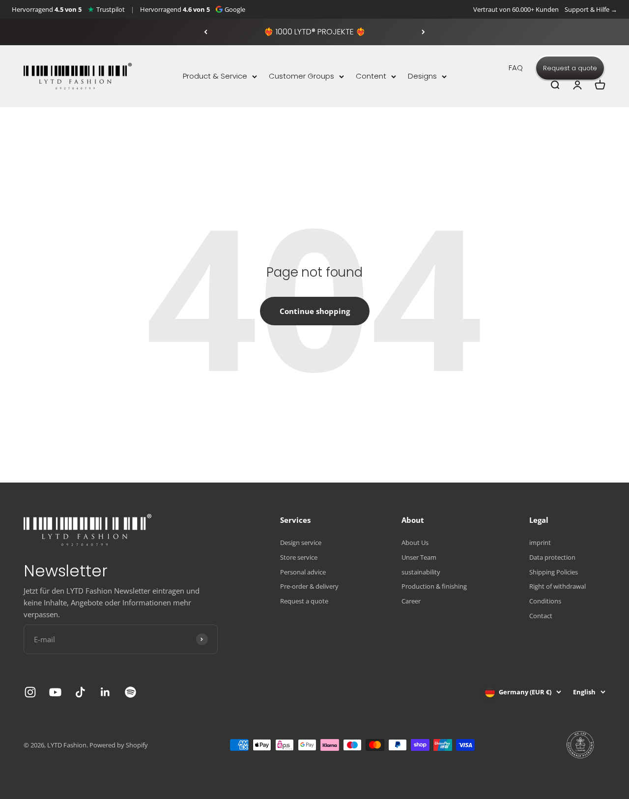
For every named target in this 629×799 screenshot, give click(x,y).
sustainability (420, 572)
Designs (422, 76)
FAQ (516, 67)
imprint (540, 542)
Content (371, 76)
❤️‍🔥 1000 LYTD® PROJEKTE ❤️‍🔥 (315, 31)
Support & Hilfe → (591, 9)
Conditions (545, 601)
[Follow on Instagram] (30, 692)
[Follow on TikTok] (80, 692)
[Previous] (205, 32)
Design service (300, 542)
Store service (298, 557)
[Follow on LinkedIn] (105, 692)
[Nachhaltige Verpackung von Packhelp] (580, 745)
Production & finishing (434, 586)
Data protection (552, 557)
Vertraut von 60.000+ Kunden (516, 9)
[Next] (423, 32)
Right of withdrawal (557, 586)
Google (235, 9)
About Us (415, 542)
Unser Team (418, 557)
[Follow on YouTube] (55, 692)
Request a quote (570, 68)
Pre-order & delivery (309, 586)
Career (411, 601)
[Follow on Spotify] (130, 692)
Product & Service (215, 76)
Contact (540, 615)
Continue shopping (315, 311)
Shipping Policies (553, 572)
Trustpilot (110, 9)
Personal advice (303, 572)
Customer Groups (301, 76)
